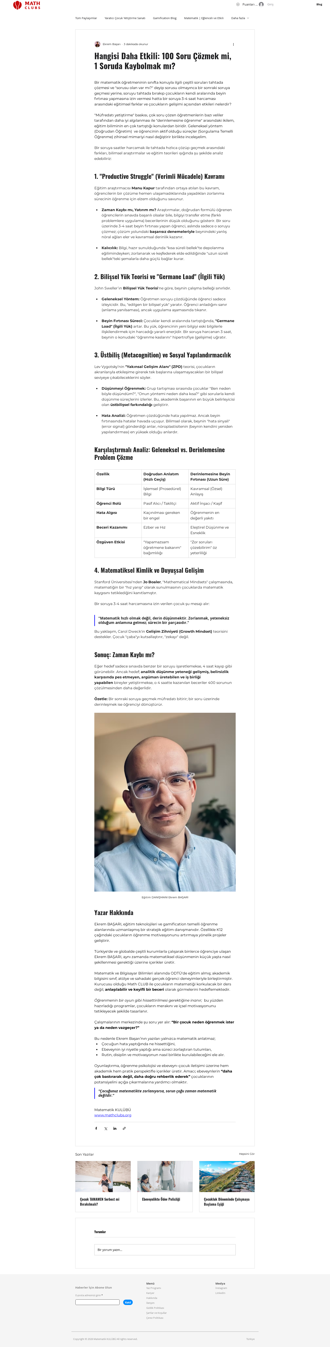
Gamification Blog (164, 18)
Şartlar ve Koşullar (156, 1313)
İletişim (150, 1303)
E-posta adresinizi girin (88, 1295)
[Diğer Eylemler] (233, 44)
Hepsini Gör (247, 1154)
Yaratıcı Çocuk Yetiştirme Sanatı (125, 18)
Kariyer (150, 1293)
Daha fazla (238, 18)
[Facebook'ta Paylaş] (96, 1128)
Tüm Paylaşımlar (86, 18)
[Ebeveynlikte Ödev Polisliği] (165, 1176)
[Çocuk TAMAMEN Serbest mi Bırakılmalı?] (103, 1176)
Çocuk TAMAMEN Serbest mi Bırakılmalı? (99, 1202)
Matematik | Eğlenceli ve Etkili (204, 18)
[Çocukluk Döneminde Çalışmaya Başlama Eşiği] (227, 1176)
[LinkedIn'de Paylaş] (115, 1128)
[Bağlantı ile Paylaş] (124, 1128)
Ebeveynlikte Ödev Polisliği (161, 1199)
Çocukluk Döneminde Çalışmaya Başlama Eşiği (227, 1202)
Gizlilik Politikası (155, 1308)
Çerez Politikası (154, 1317)
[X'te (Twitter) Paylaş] (105, 1128)
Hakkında (151, 1298)
